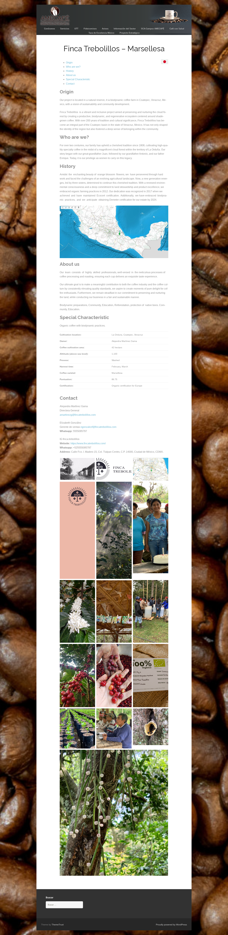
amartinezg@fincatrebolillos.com (78, 415)
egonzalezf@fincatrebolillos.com (98, 427)
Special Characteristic (78, 79)
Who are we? (73, 66)
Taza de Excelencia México (101, 33)
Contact (70, 83)
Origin (69, 62)
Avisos (105, 29)
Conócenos (49, 29)
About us (71, 75)
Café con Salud (177, 29)
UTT (76, 29)
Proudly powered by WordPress (171, 924)
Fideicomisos (90, 29)
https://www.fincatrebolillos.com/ (88, 443)
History (70, 71)
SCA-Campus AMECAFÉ (152, 29)
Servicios (64, 29)
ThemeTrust (58, 924)
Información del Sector (125, 29)
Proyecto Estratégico (130, 33)
